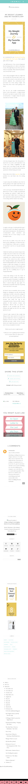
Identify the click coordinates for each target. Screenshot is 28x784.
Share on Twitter (15, 378)
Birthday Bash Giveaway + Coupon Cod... (12, 434)
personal (19, 385)
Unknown (12, 450)
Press (14, 531)
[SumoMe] (25, 782)
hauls (11, 644)
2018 (6, 682)
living (15, 385)
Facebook (6, 545)
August (7, 696)
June (7, 700)
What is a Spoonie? (10, 760)
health (11, 385)
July (7, 698)
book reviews (6, 642)
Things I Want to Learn (11, 738)
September (8, 694)
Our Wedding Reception (11, 753)
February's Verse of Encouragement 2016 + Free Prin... (13, 745)
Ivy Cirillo (16, 401)
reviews (13, 646)
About (5, 527)
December (8, 688)
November (8, 690)
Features (11, 529)
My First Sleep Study (11, 741)
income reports (7, 646)
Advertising (16, 527)
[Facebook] (7, 782)
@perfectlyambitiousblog (6, 766)
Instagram (12, 545)
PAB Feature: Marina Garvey (13, 750)
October (8, 692)
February (8, 708)
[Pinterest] (16, 782)
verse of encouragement (9, 651)
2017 (6, 684)
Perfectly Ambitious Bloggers (13, 711)
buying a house (14, 642)
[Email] (21, 782)
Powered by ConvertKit (14, 363)
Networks (10, 531)
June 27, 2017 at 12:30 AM (14, 452)
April (7, 704)
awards (5, 639)
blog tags (11, 639)
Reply (24, 483)
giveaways (6, 644)
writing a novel (7, 653)
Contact (6, 529)
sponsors (15, 649)
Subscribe (14, 360)
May (7, 702)
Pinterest (18, 545)
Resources (16, 529)
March (7, 706)
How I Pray (8, 731)
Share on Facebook (14, 375)
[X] (11, 782)
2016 (6, 686)
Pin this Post (15, 381)
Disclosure (10, 527)
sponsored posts (7, 649)
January (8, 762)
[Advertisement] (13, 571)
